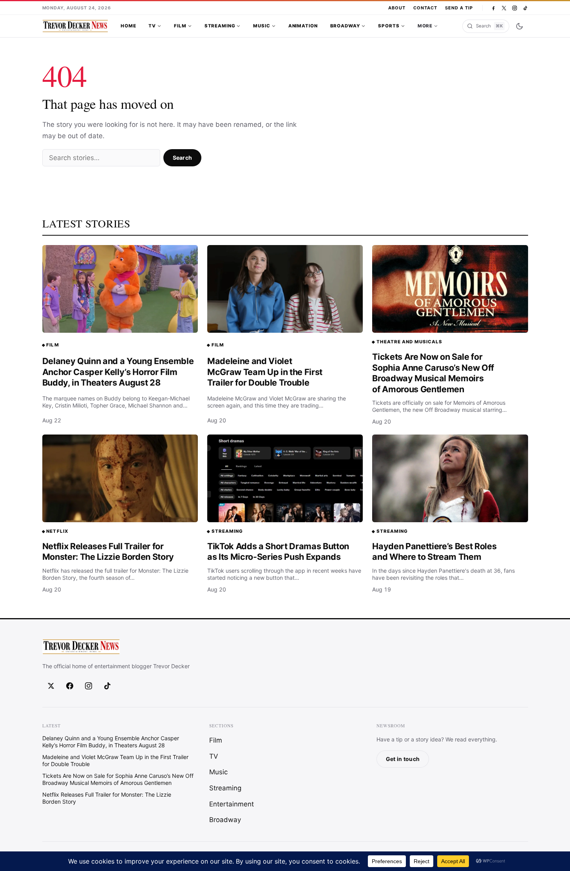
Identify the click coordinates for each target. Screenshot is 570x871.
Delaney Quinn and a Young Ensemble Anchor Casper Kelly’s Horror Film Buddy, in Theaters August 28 (118, 372)
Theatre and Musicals (409, 341)
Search (182, 157)
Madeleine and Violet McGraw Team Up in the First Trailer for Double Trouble (264, 372)
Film (180, 26)
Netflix (57, 531)
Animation (303, 26)
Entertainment (231, 804)
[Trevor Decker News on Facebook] (493, 8)
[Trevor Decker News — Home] (75, 26)
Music (261, 26)
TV (152, 26)
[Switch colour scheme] (519, 26)
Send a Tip (459, 8)
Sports (388, 26)
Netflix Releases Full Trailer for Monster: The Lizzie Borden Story (108, 551)
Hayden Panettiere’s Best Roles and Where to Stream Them (434, 551)
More (425, 26)
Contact (425, 8)
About (396, 8)
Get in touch (403, 759)
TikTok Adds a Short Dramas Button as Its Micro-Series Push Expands (278, 551)
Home (128, 26)
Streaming (219, 26)
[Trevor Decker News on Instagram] (515, 8)
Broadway (345, 26)
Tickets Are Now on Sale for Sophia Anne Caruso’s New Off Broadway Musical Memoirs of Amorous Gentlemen (433, 373)
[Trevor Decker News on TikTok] (525, 8)
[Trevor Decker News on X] (504, 8)
